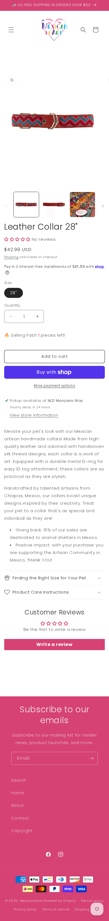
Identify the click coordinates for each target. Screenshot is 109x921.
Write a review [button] (54, 644)
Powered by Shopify (60, 900)
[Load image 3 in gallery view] (82, 204)
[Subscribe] (91, 758)
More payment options (54, 385)
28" (13, 293)
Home (17, 793)
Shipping (11, 257)
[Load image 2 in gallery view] (54, 204)
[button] (11, 30)
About (17, 805)
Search (18, 780)
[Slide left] (6, 206)
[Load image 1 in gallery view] (26, 204)
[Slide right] (103, 206)
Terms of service (55, 909)
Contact (20, 818)
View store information (34, 415)
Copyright (21, 830)
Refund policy (92, 900)
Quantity (12, 305)
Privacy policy (25, 909)
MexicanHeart (31, 900)
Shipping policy (88, 909)
